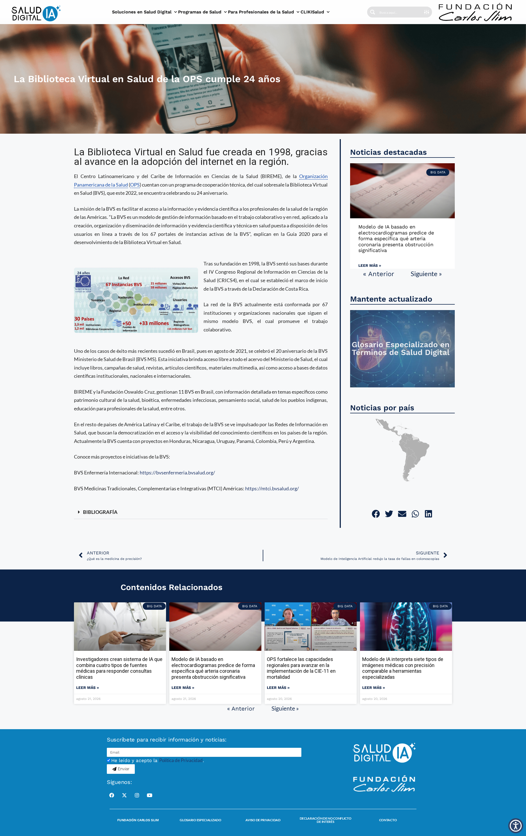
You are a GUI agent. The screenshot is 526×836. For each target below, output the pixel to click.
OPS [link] (135, 185)
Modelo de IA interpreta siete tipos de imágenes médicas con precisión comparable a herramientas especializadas (402, 668)
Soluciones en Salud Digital (141, 12)
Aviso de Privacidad (262, 820)
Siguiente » (426, 273)
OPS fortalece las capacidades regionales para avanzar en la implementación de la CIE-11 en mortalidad (301, 668)
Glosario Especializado (200, 820)
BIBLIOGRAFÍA (100, 512)
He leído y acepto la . (157, 760)
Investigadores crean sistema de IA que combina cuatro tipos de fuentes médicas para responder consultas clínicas (119, 668)
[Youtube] (150, 795)
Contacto (388, 820)
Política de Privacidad (181, 760)
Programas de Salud (199, 12)
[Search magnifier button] (372, 12)
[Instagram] (137, 795)
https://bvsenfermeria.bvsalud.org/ (177, 472)
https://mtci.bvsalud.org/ (272, 488)
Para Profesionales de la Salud (261, 12)
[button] (201, 512)
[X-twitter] (124, 795)
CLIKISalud (312, 12)
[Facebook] (112, 795)
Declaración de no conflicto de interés (325, 820)
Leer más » (369, 265)
